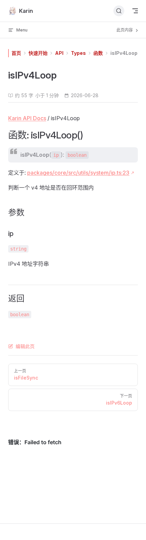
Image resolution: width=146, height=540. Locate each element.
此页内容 (125, 30)
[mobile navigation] (135, 11)
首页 (16, 53)
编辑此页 (25, 346)
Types (78, 53)
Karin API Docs (27, 118)
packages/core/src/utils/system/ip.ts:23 (78, 172)
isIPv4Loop (124, 53)
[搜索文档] (118, 10)
